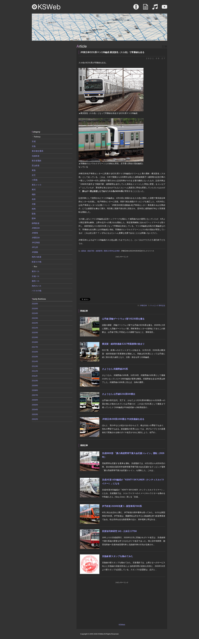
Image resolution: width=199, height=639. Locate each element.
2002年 (35, 419)
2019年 (35, 337)
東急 (34, 170)
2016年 (35, 352)
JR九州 (35, 247)
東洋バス (35, 271)
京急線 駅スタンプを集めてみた (117, 556)
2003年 (35, 414)
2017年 (35, 347)
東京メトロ (36, 185)
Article (145, 8)
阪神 (34, 218)
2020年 (35, 332)
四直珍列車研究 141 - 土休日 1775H (119, 531)
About (136, 8)
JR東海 (35, 233)
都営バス (35, 281)
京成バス (35, 276)
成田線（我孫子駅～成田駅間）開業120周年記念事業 (100, 251)
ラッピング (154, 305)
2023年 (35, 318)
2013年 (35, 366)
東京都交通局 (37, 151)
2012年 (35, 371)
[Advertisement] (52, 85)
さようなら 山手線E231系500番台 (118, 394)
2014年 (35, 361)
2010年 (35, 381)
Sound (155, 8)
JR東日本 (143, 305)
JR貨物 (35, 252)
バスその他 (36, 291)
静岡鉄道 (35, 223)
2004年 (35, 409)
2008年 (35, 390)
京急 (34, 146)
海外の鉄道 (36, 257)
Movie (164, 8)
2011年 (35, 376)
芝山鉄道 (35, 165)
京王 (34, 175)
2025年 (35, 308)
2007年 (35, 395)
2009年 (35, 385)
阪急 (34, 214)
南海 (34, 209)
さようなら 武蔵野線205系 (115, 369)
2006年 (35, 400)
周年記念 (162, 305)
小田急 (34, 180)
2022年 (35, 323)
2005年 (35, 405)
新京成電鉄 (36, 161)
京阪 (34, 204)
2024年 (35, 313)
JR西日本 (36, 238)
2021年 (35, 328)
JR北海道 (36, 242)
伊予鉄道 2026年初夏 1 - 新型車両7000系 (122, 506)
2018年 (35, 342)
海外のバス (36, 286)
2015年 (35, 357)
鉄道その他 (36, 262)
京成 (34, 141)
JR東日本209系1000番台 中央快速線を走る (123, 419)
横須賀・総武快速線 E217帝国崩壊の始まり (123, 344)
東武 (34, 189)
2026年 (35, 304)
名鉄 (34, 199)
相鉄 (34, 194)
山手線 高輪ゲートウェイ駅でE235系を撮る (123, 319)
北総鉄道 (35, 156)
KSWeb (46, 6)
